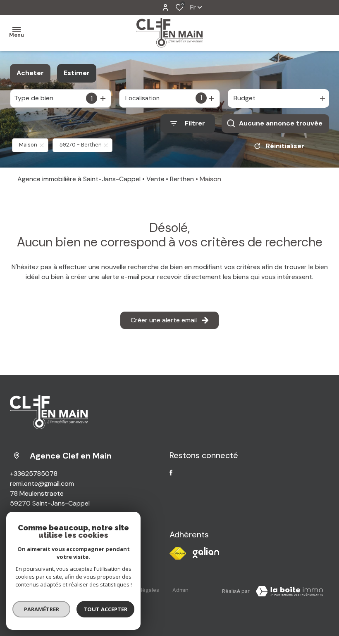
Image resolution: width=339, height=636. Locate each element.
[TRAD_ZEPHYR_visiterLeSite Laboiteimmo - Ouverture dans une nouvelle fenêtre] (289, 591)
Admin (180, 589)
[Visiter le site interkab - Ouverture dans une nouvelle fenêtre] (206, 552)
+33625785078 (33, 473)
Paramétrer (41, 609)
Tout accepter (105, 609)
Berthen (182, 179)
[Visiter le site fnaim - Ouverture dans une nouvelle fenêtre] (178, 553)
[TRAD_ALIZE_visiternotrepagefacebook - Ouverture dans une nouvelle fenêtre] (171, 472)
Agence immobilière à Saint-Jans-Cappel (79, 179)
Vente (155, 179)
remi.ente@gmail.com (42, 483)
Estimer (77, 73)
